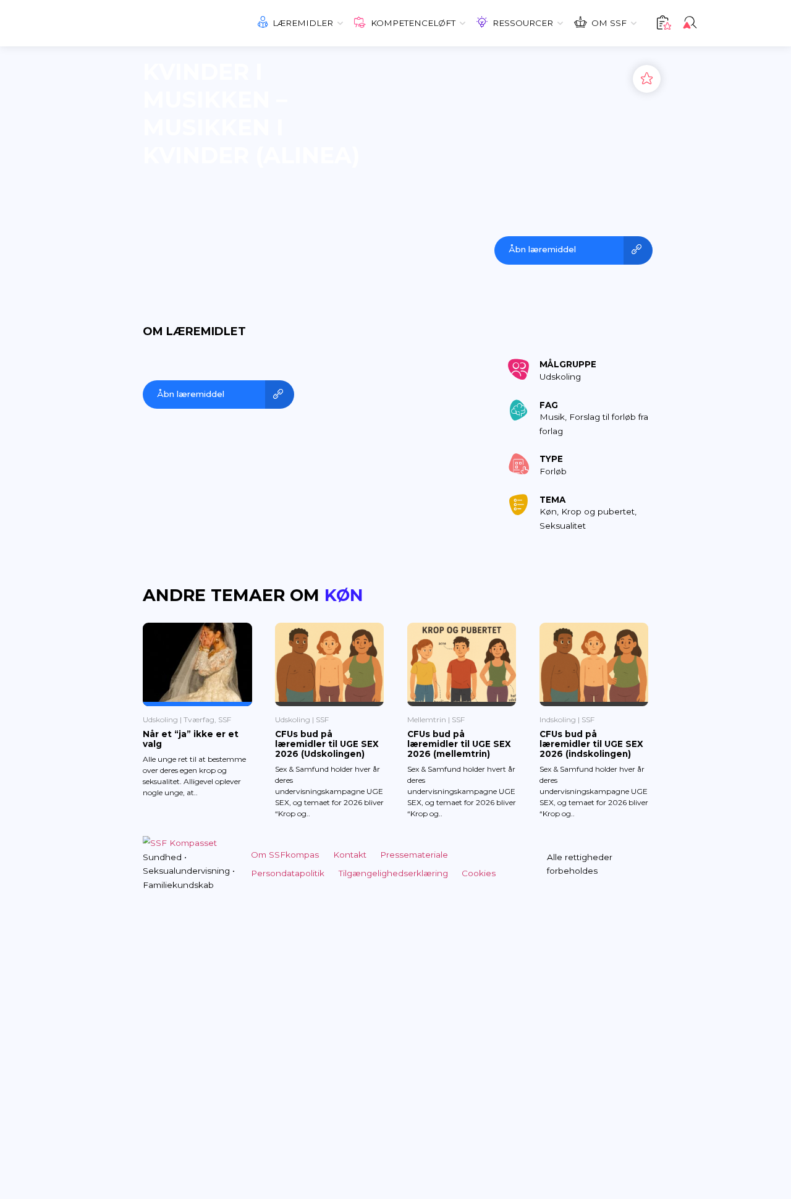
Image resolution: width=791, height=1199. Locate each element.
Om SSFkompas (285, 855)
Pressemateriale (414, 855)
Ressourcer (523, 23)
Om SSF (609, 23)
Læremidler (303, 23)
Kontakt (349, 855)
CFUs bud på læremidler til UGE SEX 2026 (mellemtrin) (459, 744)
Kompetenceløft (413, 23)
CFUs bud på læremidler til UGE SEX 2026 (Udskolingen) (327, 744)
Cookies (479, 873)
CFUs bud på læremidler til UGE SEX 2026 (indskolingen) (591, 744)
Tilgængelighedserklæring (393, 873)
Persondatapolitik (287, 873)
